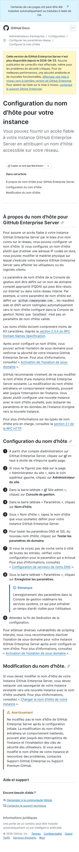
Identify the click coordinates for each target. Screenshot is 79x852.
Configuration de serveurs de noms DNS (41, 567)
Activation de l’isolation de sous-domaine (36, 653)
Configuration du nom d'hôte (35, 441)
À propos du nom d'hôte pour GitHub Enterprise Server (35, 219)
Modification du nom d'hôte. (34, 666)
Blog (42, 837)
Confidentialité (53, 833)
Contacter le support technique (26, 805)
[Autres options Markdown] (48, 166)
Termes (36, 833)
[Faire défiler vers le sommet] (70, 843)
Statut (68, 833)
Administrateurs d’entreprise (26, 36)
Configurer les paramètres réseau (30, 40)
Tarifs (6, 837)
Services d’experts (24, 837)
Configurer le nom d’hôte (24, 44)
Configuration (56, 36)
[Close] (68, 6)
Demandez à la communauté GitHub (29, 800)
